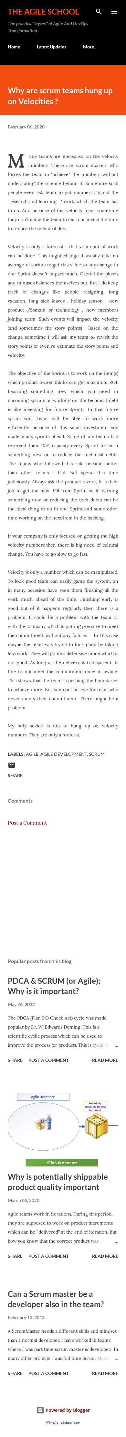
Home (14, 46)
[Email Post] (12, 767)
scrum (97, 754)
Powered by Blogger (67, 1410)
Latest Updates (51, 46)
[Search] (99, 11)
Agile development (63, 754)
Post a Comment (27, 822)
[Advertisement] (63, 892)
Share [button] (15, 775)
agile (32, 754)
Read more (105, 1060)
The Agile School (43, 11)
